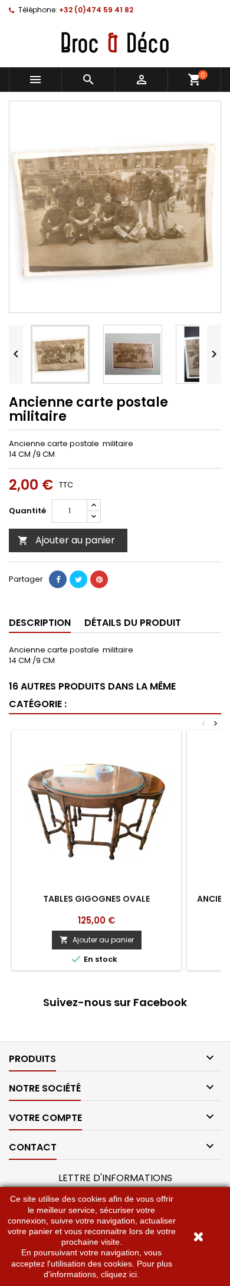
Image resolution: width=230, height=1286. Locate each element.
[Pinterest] (99, 579)
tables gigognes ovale (96, 899)
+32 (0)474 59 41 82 (96, 10)
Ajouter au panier (66, 540)
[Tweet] (78, 579)
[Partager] (58, 579)
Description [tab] (40, 622)
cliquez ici (119, 1274)
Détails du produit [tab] (132, 622)
